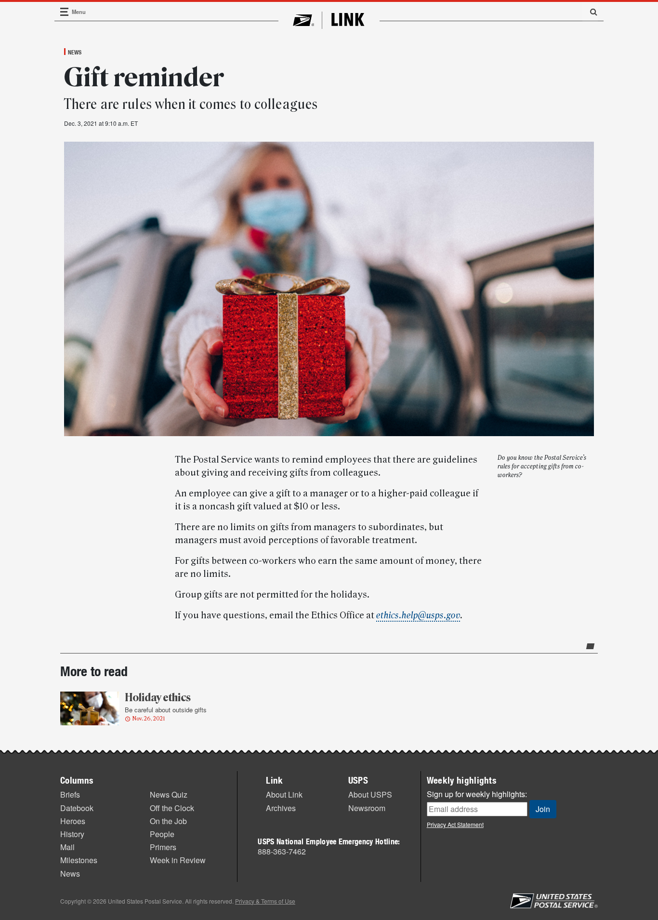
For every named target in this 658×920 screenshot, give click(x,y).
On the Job (168, 821)
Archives (281, 807)
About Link (284, 794)
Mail (67, 847)
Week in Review (178, 860)
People (162, 834)
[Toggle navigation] (64, 12)
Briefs (70, 794)
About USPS (370, 794)
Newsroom (366, 807)
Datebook (76, 807)
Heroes (72, 821)
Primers (163, 847)
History (72, 834)
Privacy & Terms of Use (265, 901)
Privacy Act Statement (455, 824)
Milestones (78, 860)
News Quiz (168, 794)
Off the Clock (172, 807)
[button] (590, 11)
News (74, 52)
